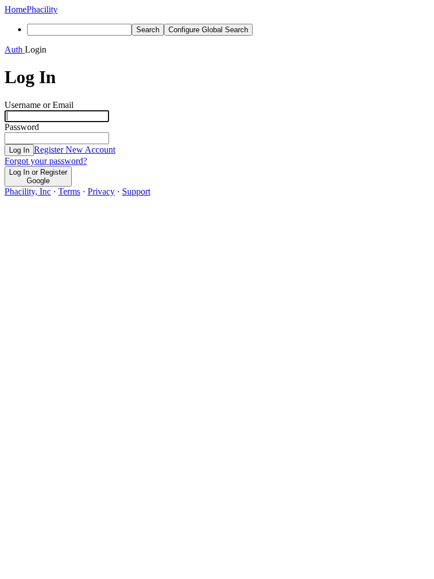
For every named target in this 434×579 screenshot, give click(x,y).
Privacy (101, 191)
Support (136, 191)
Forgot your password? (46, 161)
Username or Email (39, 105)
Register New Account (74, 149)
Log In (19, 150)
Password (22, 127)
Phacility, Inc (28, 191)
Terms (69, 191)
